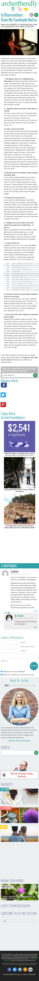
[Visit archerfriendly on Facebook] (9, 969)
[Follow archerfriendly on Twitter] (15, 969)
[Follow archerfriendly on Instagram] (20, 969)
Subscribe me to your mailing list (13, 672)
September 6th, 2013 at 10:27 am (20, 574)
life (26, 9)
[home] (19, 4)
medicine (19, 9)
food (13, 9)
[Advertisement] (19, 545)
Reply (35, 611)
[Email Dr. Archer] (30, 969)
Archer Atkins (20, 980)
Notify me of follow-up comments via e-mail (18, 675)
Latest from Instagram (15, 906)
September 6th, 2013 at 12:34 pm (24, 618)
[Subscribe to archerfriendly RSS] (25, 969)
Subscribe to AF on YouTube (19, 914)
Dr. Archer (19, 615)
